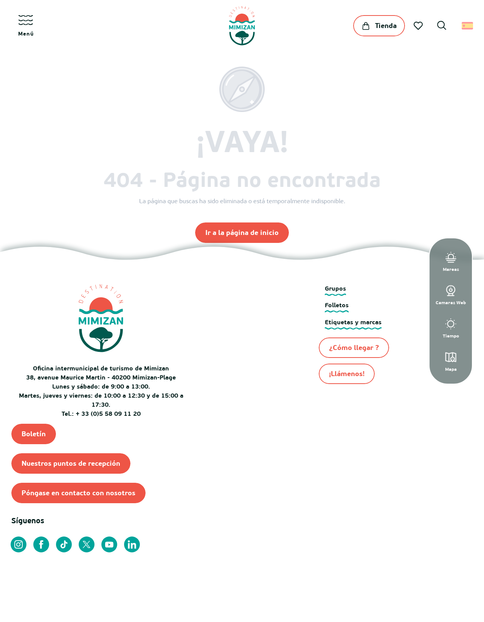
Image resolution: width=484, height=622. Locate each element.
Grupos (335, 288)
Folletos (337, 305)
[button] (441, 26)
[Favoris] (419, 26)
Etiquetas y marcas (353, 322)
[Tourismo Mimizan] (242, 26)
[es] (468, 25)
